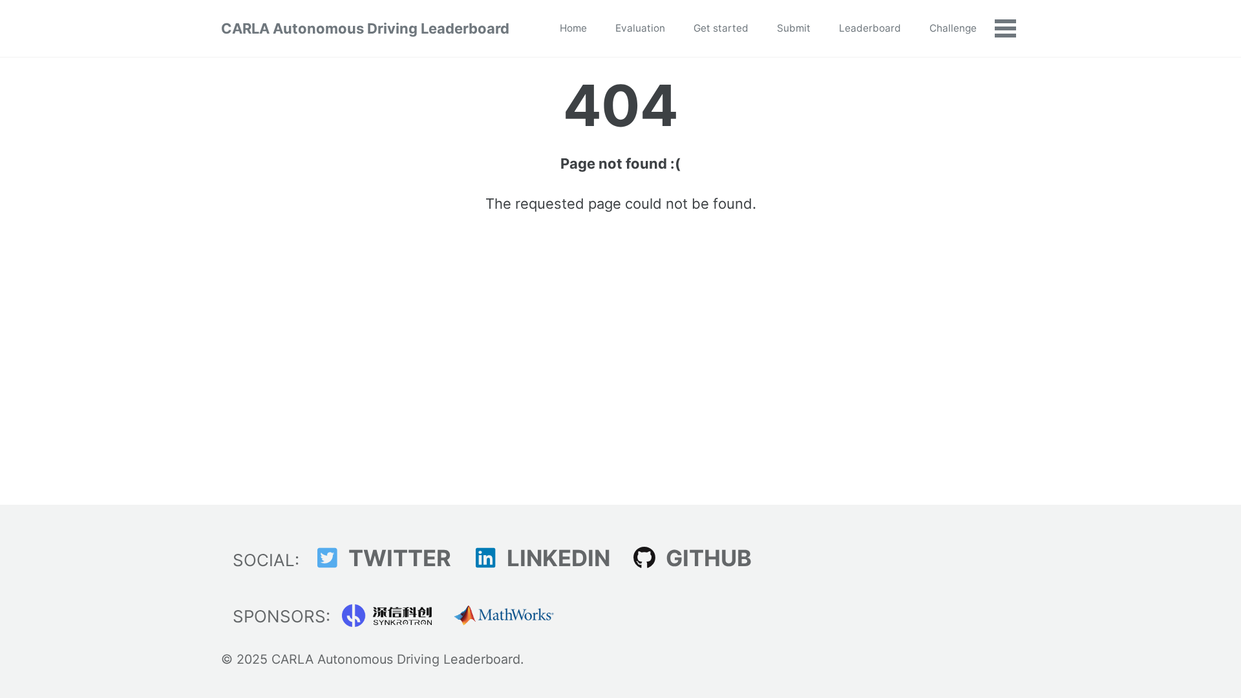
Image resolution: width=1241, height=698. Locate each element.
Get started (721, 28)
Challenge (953, 28)
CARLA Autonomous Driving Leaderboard (365, 28)
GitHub (706, 557)
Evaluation (640, 28)
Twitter (397, 557)
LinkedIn (556, 557)
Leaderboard (870, 28)
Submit (794, 28)
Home (573, 28)
